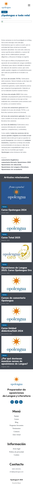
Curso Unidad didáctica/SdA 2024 (12, 329)
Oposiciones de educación (11, 165)
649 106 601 (16, 469)
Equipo (16, 416)
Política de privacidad (16, 452)
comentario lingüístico (10, 160)
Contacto (17, 431)
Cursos (4, 12)
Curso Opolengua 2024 (13, 210)
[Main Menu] (29, 5)
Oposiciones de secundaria (11, 169)
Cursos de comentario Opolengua (13, 299)
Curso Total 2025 (10, 237)
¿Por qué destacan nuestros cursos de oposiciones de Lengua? (14, 361)
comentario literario (9, 162)
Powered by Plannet (16, 483)
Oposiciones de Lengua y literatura (14, 167)
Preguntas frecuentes (16, 425)
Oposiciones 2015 (24, 162)
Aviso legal (16, 449)
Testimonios (16, 428)
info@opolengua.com (16, 472)
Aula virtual (17, 435)
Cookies (16, 455)
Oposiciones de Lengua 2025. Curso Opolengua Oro (16, 269)
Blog (16, 422)
